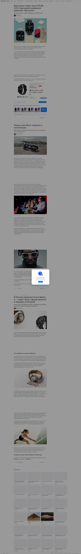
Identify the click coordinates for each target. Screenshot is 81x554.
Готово (40, 281)
